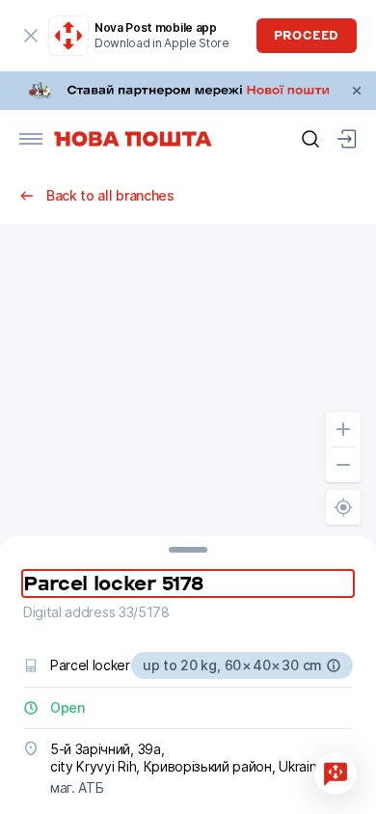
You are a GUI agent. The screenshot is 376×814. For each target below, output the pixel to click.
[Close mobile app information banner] (30, 35)
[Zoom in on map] (343, 429)
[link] (188, 90)
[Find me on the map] (343, 507)
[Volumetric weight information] (333, 665)
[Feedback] (335, 773)
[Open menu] (30, 139)
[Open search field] (310, 138)
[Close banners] (356, 90)
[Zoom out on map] (343, 465)
